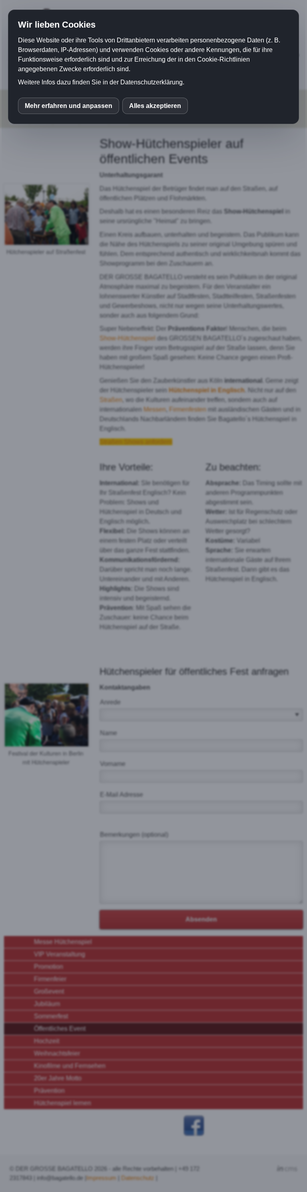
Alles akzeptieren (155, 105)
